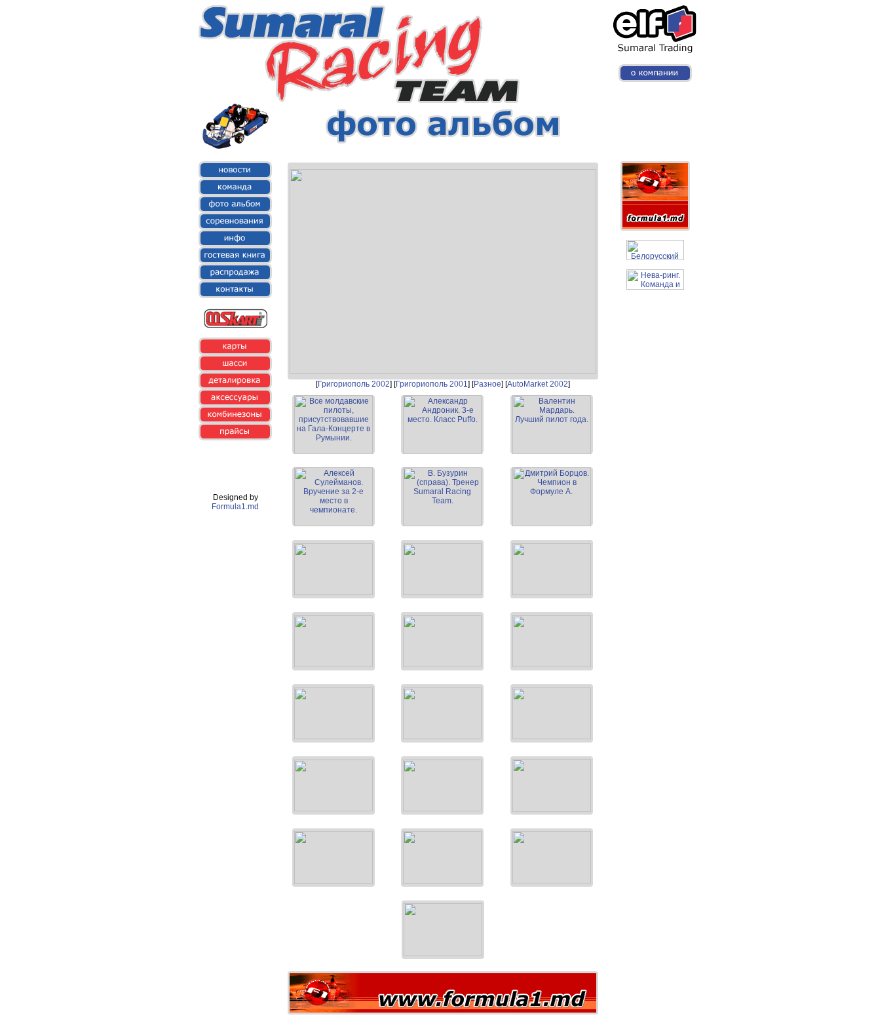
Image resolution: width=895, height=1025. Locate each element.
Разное (487, 384)
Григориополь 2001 (432, 384)
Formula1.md (235, 506)
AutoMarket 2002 (537, 384)
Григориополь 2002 (354, 384)
